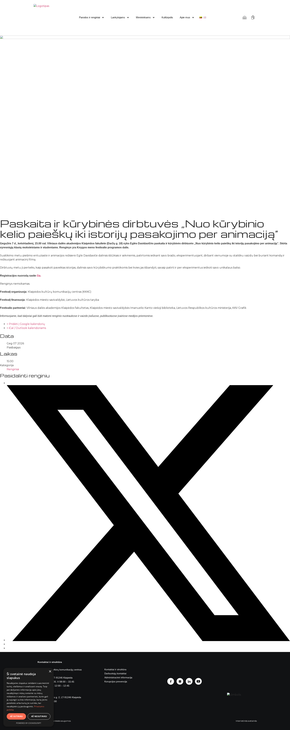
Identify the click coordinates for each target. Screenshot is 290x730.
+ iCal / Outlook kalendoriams (26, 328)
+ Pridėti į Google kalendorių (26, 324)
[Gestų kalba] (253, 17)
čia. (39, 275)
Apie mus (185, 17)
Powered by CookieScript (28, 723)
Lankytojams (118, 17)
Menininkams (143, 17)
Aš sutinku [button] (16, 716)
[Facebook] (172, 681)
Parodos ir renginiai (89, 17)
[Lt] (200, 17)
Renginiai (13, 369)
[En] (204, 17)
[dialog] (28, 697)
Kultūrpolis (167, 17)
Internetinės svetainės (246, 721)
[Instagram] (181, 681)
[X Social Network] (148, 640)
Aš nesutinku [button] (39, 716)
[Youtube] (199, 681)
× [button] (50, 671)
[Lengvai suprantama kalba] (245, 17)
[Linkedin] (190, 681)
